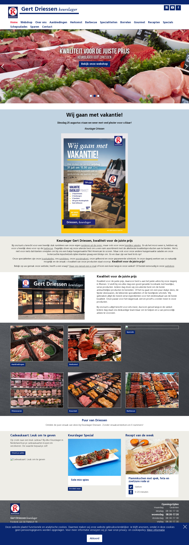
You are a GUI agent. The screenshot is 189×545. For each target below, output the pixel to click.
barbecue (48, 248)
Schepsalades (18, 27)
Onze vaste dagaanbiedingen (94, 64)
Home (14, 22)
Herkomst (76, 22)
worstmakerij (82, 259)
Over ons (41, 22)
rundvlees (64, 259)
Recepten (154, 22)
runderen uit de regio (91, 245)
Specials (168, 22)
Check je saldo (18, 453)
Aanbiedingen (58, 22)
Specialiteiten (108, 22)
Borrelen (125, 22)
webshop (169, 266)
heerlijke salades (133, 245)
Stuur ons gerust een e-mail (82, 266)
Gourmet (139, 22)
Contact (47, 27)
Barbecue (91, 22)
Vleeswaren (17, 411)
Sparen (34, 27)
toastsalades (48, 259)
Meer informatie (156, 530)
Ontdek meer (75, 489)
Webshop (26, 22)
